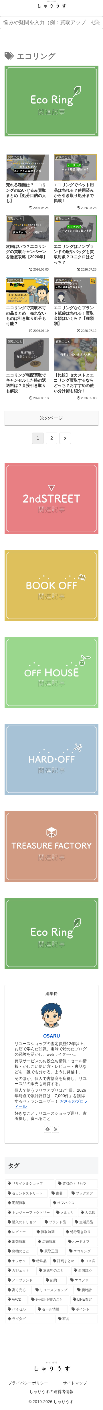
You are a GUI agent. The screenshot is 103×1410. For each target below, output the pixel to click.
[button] (97, 22)
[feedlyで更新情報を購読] (47, 1129)
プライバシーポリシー (28, 1383)
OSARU (51, 1036)
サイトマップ (75, 1383)
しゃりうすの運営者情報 (51, 1391)
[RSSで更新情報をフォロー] (55, 1129)
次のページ (51, 418)
